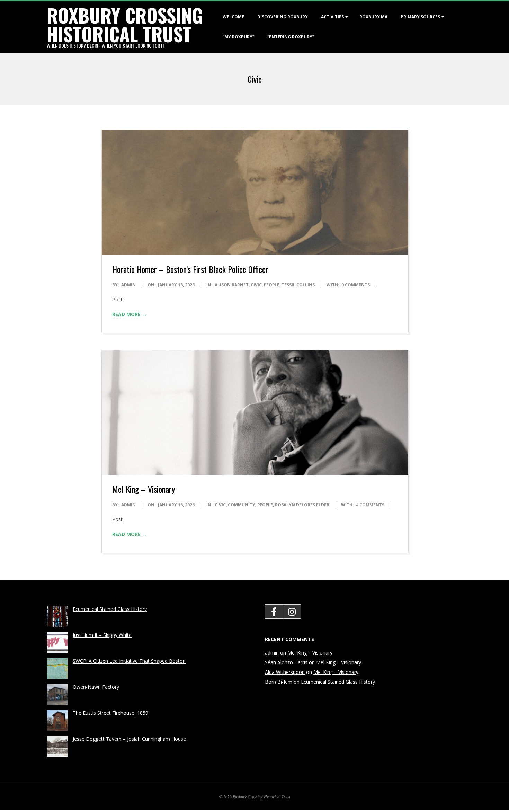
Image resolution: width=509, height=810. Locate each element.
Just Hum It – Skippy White (102, 635)
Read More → (129, 314)
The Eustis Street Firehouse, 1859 (110, 713)
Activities (332, 17)
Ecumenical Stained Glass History (110, 609)
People (271, 285)
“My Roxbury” (238, 37)
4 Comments (370, 505)
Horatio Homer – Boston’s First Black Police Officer (190, 269)
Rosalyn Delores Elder (302, 505)
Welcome (233, 17)
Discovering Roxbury (282, 17)
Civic (256, 285)
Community (241, 505)
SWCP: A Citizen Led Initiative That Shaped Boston (129, 661)
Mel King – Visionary (143, 489)
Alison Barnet (232, 285)
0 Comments (355, 285)
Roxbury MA (373, 17)
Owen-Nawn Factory (96, 687)
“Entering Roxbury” (290, 37)
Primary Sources (420, 17)
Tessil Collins (298, 285)
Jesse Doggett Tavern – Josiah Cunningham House (129, 739)
